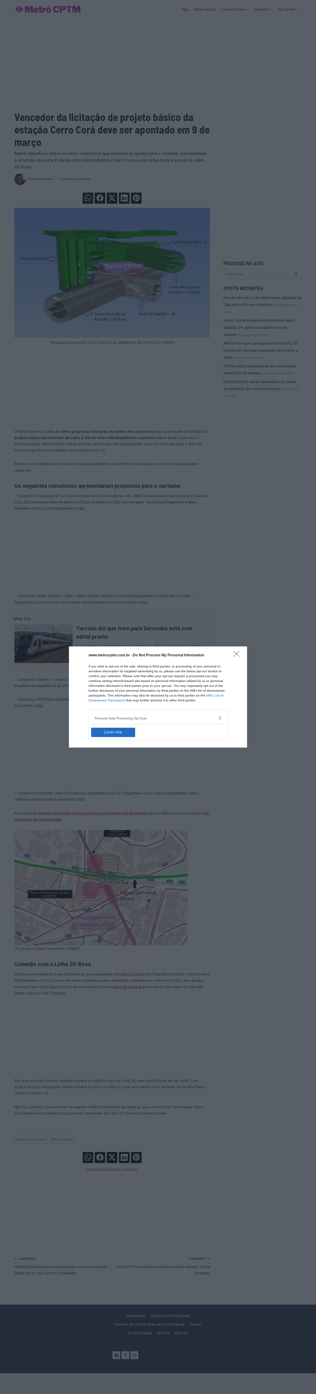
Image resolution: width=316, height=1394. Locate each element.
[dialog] (158, 697)
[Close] (238, 655)
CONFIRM (113, 732)
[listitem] (158, 718)
